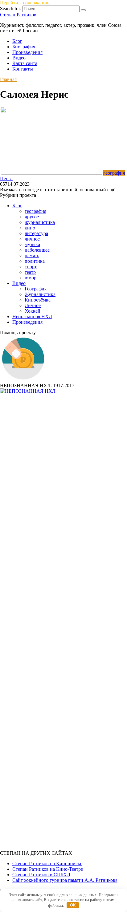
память (32, 255)
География (36, 288)
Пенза (6, 178)
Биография (23, 46)
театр (30, 272)
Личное (33, 305)
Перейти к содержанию (25, 2)
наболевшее (37, 250)
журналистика (40, 222)
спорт (31, 266)
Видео (19, 57)
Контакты (22, 68)
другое (32, 216)
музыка (32, 244)
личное (32, 238)
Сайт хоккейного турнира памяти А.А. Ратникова (64, 880)
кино (30, 227)
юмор (30, 277)
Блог (17, 41)
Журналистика (40, 294)
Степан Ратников (18, 14)
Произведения (27, 52)
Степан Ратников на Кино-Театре (47, 869)
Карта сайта (24, 63)
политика (35, 261)
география (35, 211)
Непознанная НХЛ (32, 316)
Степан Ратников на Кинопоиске (47, 863)
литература (36, 233)
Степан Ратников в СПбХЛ (41, 874)
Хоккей (32, 311)
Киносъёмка (38, 299)
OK (73, 905)
